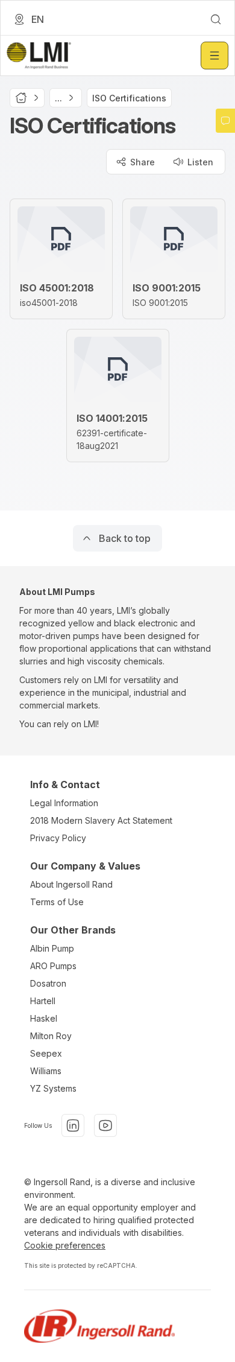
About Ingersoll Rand (71, 884)
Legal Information (64, 803)
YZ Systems (53, 1088)
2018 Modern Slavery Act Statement (101, 820)
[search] (216, 19)
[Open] (214, 55)
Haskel (43, 1018)
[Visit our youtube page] (105, 1125)
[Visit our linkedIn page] (72, 1125)
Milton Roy (51, 1036)
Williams (45, 1071)
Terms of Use (57, 902)
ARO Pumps (53, 966)
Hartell (42, 1001)
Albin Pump (52, 948)
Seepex (46, 1053)
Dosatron (48, 983)
